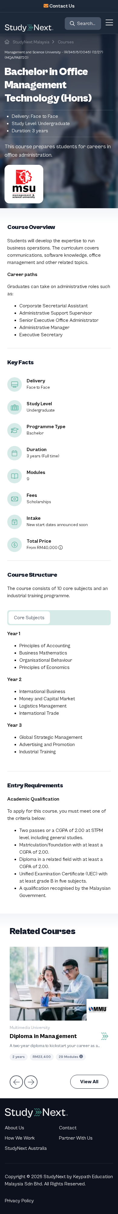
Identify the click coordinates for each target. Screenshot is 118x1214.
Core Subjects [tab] (29, 617)
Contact (68, 1128)
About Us (14, 1128)
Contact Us (61, 6)
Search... (86, 23)
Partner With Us (76, 1138)
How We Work (20, 1138)
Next (30, 1081)
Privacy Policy (19, 1200)
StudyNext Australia (26, 1148)
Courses (66, 42)
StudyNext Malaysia (31, 42)
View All (89, 1081)
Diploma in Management (43, 1036)
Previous (16, 1081)
